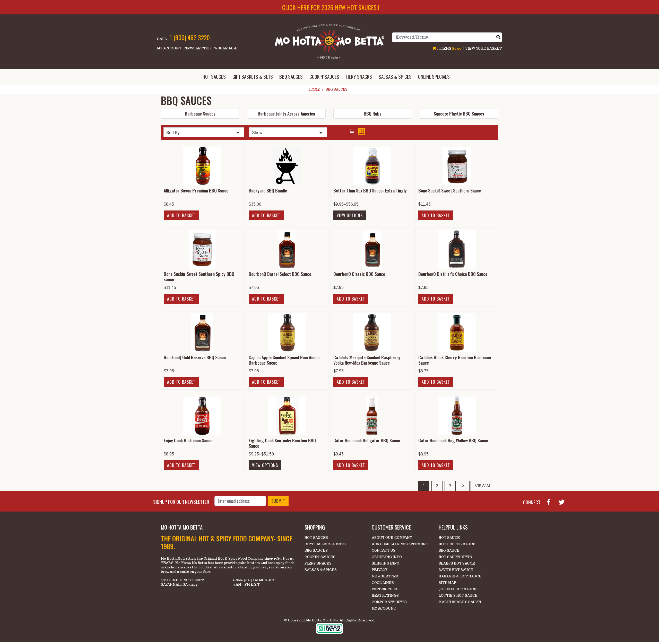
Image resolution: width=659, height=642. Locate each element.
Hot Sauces (316, 537)
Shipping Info (385, 563)
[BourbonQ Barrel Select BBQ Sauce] (287, 249)
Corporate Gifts (389, 602)
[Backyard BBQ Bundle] (287, 165)
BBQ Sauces (316, 550)
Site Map (447, 583)
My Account (169, 48)
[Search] (498, 37)
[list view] (351, 131)
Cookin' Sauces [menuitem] (324, 76)
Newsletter (197, 48)
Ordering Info (387, 557)
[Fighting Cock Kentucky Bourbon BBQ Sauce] (287, 416)
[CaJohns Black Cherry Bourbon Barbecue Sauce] (456, 332)
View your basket (483, 48)
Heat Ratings (385, 595)
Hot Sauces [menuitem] (214, 76)
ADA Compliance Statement (400, 544)
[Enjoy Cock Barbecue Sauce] (202, 416)
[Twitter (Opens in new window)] (563, 501)
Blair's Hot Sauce (457, 563)
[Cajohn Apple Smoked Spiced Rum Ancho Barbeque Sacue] (287, 332)
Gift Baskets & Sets (325, 544)
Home (314, 89)
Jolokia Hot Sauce (457, 589)
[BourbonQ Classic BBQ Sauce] (372, 249)
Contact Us (383, 550)
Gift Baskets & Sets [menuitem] (252, 76)
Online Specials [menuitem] (434, 76)
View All (484, 486)
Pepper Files (385, 589)
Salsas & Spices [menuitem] (395, 76)
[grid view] (361, 131)
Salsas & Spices (321, 570)
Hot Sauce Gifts (455, 557)
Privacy (379, 570)
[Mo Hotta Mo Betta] (330, 41)
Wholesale (225, 48)
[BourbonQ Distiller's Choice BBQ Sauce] (457, 249)
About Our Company (392, 537)
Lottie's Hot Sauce (458, 595)
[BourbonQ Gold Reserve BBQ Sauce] (202, 332)
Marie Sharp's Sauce (460, 602)
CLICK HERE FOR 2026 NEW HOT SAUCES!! (330, 7)
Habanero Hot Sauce (460, 576)
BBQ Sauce (449, 550)
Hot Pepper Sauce (457, 544)
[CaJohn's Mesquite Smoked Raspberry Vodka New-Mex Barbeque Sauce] (372, 332)
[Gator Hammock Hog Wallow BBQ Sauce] (457, 416)
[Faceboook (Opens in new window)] (550, 501)
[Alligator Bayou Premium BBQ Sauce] (202, 165)
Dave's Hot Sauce (456, 570)
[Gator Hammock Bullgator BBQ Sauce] (372, 416)
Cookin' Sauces (320, 557)
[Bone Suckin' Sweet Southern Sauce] (457, 165)
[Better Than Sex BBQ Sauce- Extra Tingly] (372, 165)
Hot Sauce (449, 537)
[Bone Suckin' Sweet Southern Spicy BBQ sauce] (202, 249)
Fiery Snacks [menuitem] (359, 76)
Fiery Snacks (318, 563)
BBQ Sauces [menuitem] (291, 76)
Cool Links (383, 583)
